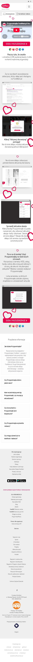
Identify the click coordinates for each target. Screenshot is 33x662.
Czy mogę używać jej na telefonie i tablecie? (12, 437)
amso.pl (9, 647)
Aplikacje (16, 462)
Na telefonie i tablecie (24, 14)
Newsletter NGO (16, 502)
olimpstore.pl (16, 647)
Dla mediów (16, 544)
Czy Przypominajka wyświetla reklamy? (14, 424)
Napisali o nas (16, 537)
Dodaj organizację (16, 497)
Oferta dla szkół (17, 549)
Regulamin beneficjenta (16, 562)
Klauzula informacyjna (16, 571)
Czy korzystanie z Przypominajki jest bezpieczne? (10, 411)
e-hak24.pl (22, 653)
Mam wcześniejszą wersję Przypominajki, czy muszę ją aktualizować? (13, 395)
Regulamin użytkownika (16, 559)
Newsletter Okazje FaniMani (16, 469)
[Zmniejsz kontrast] (28, 1)
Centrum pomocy (16, 459)
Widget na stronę (16, 514)
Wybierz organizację (16, 457)
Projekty (16, 547)
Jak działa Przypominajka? (13, 346)
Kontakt (17, 554)
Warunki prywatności (16, 569)
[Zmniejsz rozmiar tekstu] (31, 1)
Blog (16, 504)
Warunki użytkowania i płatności (16, 574)
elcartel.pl (26, 650)
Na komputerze (10, 14)
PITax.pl (22, 616)
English (16, 632)
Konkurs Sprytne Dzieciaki (16, 581)
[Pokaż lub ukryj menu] (29, 6)
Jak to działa (16, 454)
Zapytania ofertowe (17, 552)
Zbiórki (16, 507)
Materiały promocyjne (16, 499)
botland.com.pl (8, 650)
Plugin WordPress (16, 516)
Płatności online (16, 509)
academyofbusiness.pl (16, 656)
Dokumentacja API (16, 524)
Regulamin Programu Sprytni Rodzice (16, 564)
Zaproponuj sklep (16, 474)
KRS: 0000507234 (16, 599)
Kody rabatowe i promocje (16, 466)
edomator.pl (18, 650)
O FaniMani (16, 542)
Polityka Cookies (16, 576)
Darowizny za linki (16, 512)
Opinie (16, 539)
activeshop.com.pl (13, 653)
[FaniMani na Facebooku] (16, 590)
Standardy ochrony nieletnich (16, 566)
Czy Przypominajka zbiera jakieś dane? (12, 381)
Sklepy (16, 464)
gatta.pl (24, 647)
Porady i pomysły (16, 471)
